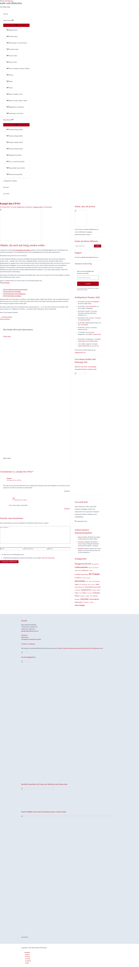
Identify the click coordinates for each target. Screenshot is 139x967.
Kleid (80, 584)
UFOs (41, 207)
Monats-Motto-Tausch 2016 (93, 587)
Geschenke (80, 581)
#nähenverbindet (81, 567)
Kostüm (88, 584)
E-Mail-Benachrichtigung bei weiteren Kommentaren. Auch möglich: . (29, 558)
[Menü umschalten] (16, 25)
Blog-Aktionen (7, 120)
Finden (98, 246)
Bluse (80, 570)
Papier (77, 593)
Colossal (80, 542)
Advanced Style (82, 537)
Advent (76, 570)
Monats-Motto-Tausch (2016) (17, 168)
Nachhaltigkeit (77, 590)
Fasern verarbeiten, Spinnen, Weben (19, 68)
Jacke (90, 581)
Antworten (67, 491)
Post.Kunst (89, 593)
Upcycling (84, 599)
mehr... (89, 234)
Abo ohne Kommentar (48, 558)
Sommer (95, 596)
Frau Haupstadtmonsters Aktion (21, 250)
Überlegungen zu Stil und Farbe (18, 43)
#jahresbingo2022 (95, 564)
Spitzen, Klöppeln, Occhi (16, 94)
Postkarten (96, 593)
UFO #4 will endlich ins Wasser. (12, 296)
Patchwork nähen (14, 49)
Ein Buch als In (89, 301)
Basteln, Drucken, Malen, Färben (18, 100)
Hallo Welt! (7, 458)
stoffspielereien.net (80, 352)
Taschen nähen (13, 55)
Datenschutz (24, 637)
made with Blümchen (11, 3)
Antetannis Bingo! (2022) (16, 148)
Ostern (98, 590)
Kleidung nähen (13, 36)
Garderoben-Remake (86, 577)
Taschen (87, 311)
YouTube (27, 958)
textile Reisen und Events (16, 113)
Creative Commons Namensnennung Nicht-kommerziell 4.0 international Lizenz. (80, 648)
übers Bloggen (80, 605)
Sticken (11, 87)
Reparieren (82, 596)
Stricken (11, 75)
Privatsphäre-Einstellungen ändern (31, 639)
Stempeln (77, 599)
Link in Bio (6, 193)
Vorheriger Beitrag (6, 317)
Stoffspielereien (13, 30)
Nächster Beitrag (5, 319)
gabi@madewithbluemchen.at (89, 257)
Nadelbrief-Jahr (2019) (15, 155)
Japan (76, 584)
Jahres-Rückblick (96, 581)
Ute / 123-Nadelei (83, 324)
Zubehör (91, 602)
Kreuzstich (93, 584)
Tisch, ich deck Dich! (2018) (16, 161)
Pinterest (27, 956)
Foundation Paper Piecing (81, 574)
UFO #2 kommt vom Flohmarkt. (12, 291)
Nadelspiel (81, 548)
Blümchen (85, 570)
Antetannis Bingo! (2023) (16, 142)
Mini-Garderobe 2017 (79, 587)
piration (97, 301)
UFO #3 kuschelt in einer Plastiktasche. (14, 293)
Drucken (91, 570)
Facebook (28, 961)
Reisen (77, 596)
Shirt (91, 596)
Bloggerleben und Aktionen (16, 107)
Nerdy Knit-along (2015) (15, 174)
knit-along (84, 584)
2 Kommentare (48, 207)
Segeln (87, 596)
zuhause (5, 14)
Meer (97, 584)
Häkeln (11, 81)
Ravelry (27, 954)
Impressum (24, 635)
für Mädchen (78, 577)
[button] (13, 20)
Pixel (80, 593)
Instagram (27, 952)
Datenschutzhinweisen (82, 289)
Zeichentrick (86, 602)
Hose (87, 581)
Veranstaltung (94, 599)
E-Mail (27, 963)
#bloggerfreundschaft (83, 564)
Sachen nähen (13, 62)
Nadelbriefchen (86, 590)
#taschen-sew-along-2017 (93, 567)
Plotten (84, 593)
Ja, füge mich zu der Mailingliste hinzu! (13, 554)
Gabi (14, 498)
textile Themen (7, 20)
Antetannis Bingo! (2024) (16, 136)
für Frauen (94, 574)
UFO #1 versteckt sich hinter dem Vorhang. (15, 289)
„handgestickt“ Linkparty (10, 181)
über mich (6, 187)
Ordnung (36, 207)
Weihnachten (79, 602)
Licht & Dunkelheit (90, 306)
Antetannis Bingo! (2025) (16, 129)
